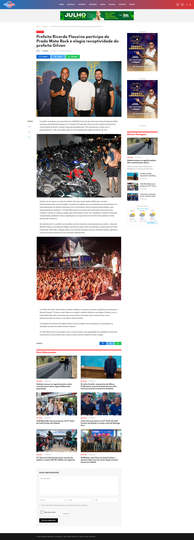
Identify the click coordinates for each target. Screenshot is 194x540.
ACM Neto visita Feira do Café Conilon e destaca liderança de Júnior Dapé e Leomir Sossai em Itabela (99, 460)
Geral (102, 4)
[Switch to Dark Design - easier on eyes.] (187, 4)
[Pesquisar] (190, 4)
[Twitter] (29, 132)
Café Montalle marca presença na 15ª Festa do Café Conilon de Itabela (55, 422)
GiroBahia (45, 51)
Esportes (93, 4)
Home (61, 4)
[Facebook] (29, 127)
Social (132, 4)
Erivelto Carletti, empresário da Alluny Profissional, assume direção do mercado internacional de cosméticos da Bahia (99, 386)
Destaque (40, 31)
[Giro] (9, 4)
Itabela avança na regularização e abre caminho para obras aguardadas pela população (54, 386)
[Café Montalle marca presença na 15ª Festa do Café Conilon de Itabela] (56, 403)
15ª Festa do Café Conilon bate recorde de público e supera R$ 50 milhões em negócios (55, 459)
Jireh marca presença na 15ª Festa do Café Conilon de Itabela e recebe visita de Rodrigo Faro (100, 423)
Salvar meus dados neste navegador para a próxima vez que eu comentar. (64, 505)
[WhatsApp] (29, 137)
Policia (112, 4)
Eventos (82, 4)
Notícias (71, 4)
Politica (122, 4)
